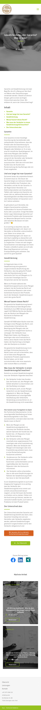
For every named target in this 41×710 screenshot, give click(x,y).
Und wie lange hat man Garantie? (18, 114)
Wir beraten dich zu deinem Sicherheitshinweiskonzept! (19, 533)
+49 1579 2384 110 (7, 692)
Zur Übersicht (22, 543)
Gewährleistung (12, 117)
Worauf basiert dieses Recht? (16, 120)
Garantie (9, 111)
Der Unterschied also (13, 127)
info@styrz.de (6, 695)
